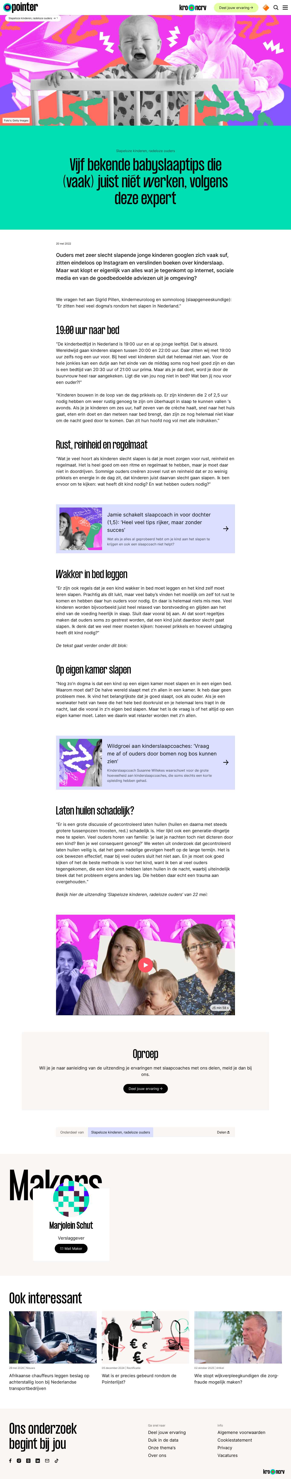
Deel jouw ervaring (234, 8)
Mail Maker (73, 1248)
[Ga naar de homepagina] (20, 7)
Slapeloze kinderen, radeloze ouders (145, 151)
